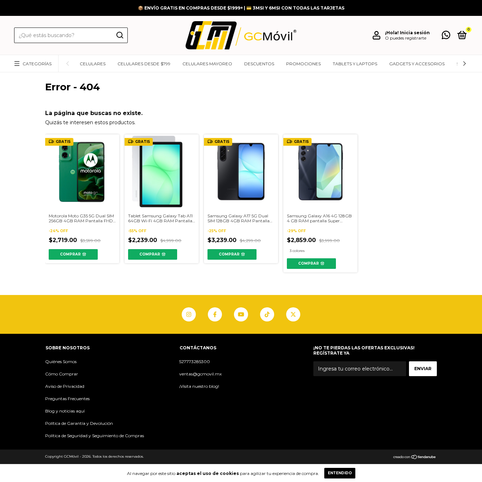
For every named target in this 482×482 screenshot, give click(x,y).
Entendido (340, 473)
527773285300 (194, 361)
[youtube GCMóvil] (241, 314)
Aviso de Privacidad (64, 386)
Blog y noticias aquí (65, 411)
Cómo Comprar (61, 373)
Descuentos (259, 63)
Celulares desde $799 (144, 63)
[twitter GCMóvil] (293, 314)
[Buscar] (119, 35)
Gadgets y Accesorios (417, 63)
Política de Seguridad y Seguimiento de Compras (94, 435)
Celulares (93, 63)
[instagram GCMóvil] (189, 314)
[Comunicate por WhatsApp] (446, 36)
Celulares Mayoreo (207, 63)
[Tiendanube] (415, 457)
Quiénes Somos (61, 361)
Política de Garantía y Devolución (79, 423)
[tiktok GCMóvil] (267, 314)
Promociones (303, 63)
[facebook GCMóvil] (215, 314)
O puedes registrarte (405, 38)
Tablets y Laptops (355, 63)
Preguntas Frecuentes (67, 398)
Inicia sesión (415, 32)
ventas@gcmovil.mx (200, 373)
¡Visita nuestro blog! (199, 386)
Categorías (37, 63)
